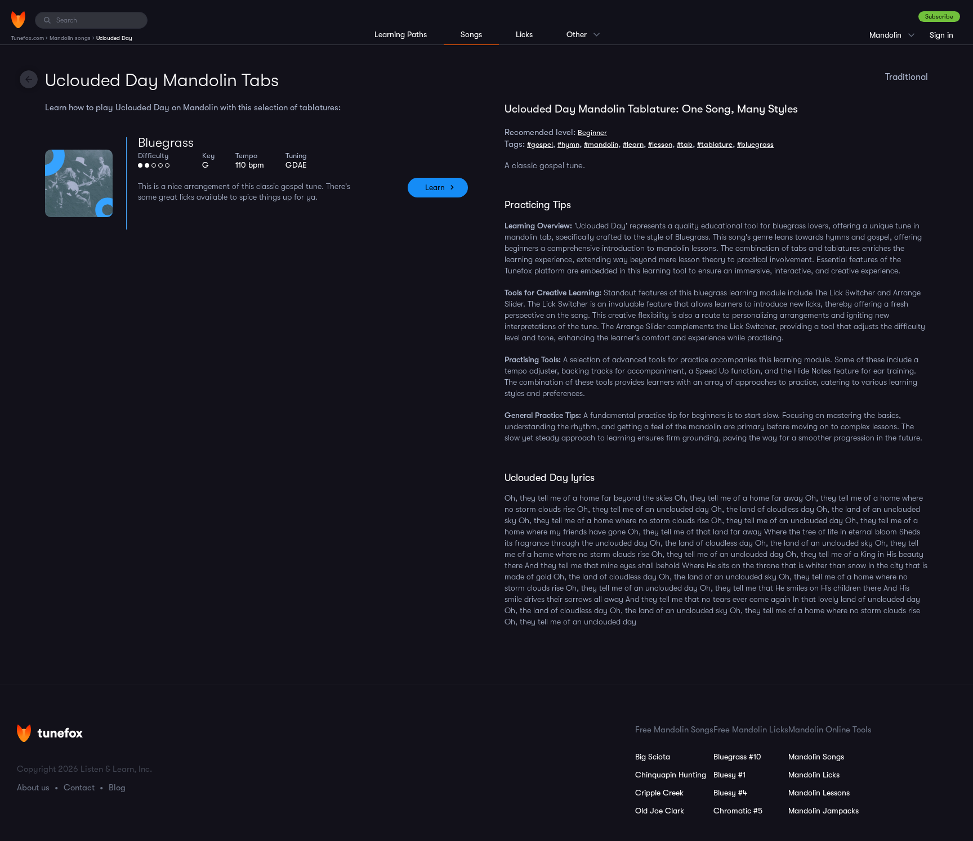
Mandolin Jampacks (823, 810)
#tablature (715, 144)
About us (33, 787)
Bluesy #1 (729, 774)
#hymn (568, 144)
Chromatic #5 (737, 810)
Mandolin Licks (814, 774)
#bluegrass (755, 144)
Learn (435, 187)
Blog (117, 787)
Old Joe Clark (659, 810)
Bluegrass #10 (737, 756)
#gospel (540, 144)
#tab (685, 144)
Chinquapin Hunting (670, 774)
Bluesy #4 (730, 792)
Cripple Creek (659, 792)
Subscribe (939, 16)
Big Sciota (652, 756)
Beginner (592, 132)
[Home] (18, 19)
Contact (79, 787)
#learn (633, 144)
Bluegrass (166, 142)
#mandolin (601, 144)
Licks (524, 34)
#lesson (660, 144)
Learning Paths (400, 34)
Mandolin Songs (816, 756)
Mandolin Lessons (819, 792)
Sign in (941, 34)
